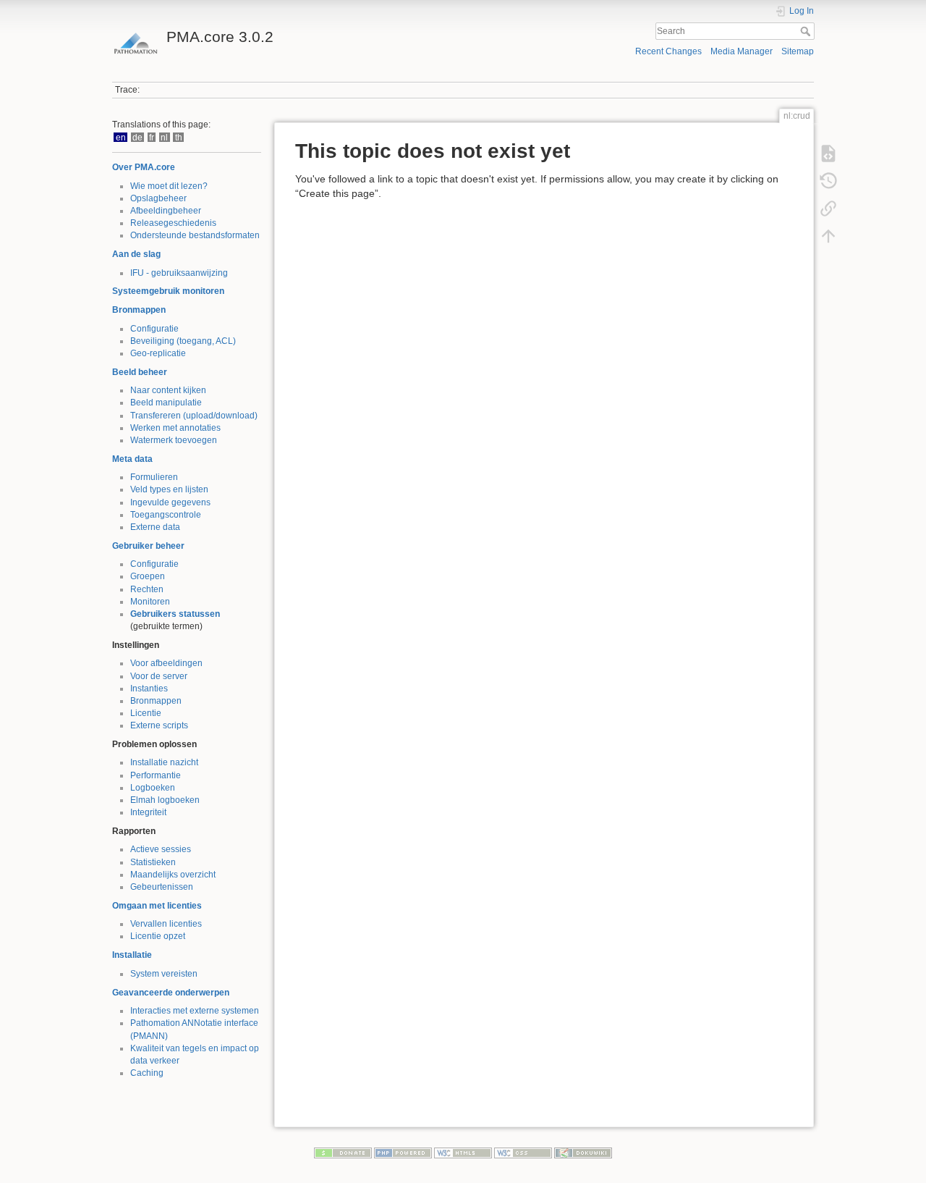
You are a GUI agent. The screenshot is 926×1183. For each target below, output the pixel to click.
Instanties (149, 688)
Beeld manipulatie (166, 402)
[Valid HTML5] (463, 1153)
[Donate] (343, 1153)
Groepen (147, 576)
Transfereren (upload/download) (194, 416)
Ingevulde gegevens (170, 502)
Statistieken (153, 862)
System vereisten (163, 974)
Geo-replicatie (158, 353)
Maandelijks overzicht (173, 875)
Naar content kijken (168, 390)
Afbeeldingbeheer (165, 211)
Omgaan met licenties (157, 906)
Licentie (145, 713)
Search (807, 31)
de (137, 137)
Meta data (132, 459)
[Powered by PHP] (403, 1153)
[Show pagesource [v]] (828, 153)
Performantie (155, 775)
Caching (146, 1073)
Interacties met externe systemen (194, 1011)
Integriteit (148, 812)
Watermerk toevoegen (173, 440)
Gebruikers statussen (175, 614)
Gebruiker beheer (148, 546)
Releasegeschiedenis (173, 223)
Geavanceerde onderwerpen (170, 993)
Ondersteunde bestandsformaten (195, 235)
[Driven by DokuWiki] (583, 1153)
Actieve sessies (160, 849)
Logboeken (152, 788)
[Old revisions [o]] (828, 181)
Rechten (146, 589)
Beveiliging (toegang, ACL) (183, 341)
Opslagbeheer (158, 198)
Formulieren (154, 477)
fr (151, 137)
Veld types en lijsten (169, 489)
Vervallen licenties (166, 924)
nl (164, 137)
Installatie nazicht (164, 762)
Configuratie (154, 329)
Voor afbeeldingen (166, 663)
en (121, 137)
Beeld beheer (139, 372)
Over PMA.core (143, 167)
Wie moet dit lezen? (169, 186)
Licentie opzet (157, 936)
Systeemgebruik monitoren (168, 291)
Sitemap (797, 51)
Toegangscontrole (165, 515)
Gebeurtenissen (161, 887)
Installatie (132, 955)
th (178, 137)
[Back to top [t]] (828, 236)
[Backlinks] (828, 208)
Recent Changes (668, 51)
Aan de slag (136, 254)
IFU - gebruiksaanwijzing (179, 273)
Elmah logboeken (165, 800)
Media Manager (741, 51)
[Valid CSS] (523, 1153)
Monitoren (150, 602)
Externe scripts (159, 725)
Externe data (155, 527)
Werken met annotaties (175, 428)
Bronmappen (139, 310)
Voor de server (158, 676)
